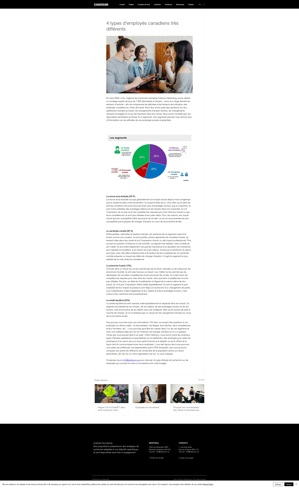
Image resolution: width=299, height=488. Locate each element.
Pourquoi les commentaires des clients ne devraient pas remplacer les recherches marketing (186, 408)
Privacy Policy (208, 484)
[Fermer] (296, 484)
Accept (288, 484)
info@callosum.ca (162, 452)
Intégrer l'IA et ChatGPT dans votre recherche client (111, 408)
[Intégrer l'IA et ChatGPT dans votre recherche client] (111, 393)
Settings (278, 484)
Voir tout (201, 380)
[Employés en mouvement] (149, 393)
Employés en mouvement (147, 407)
